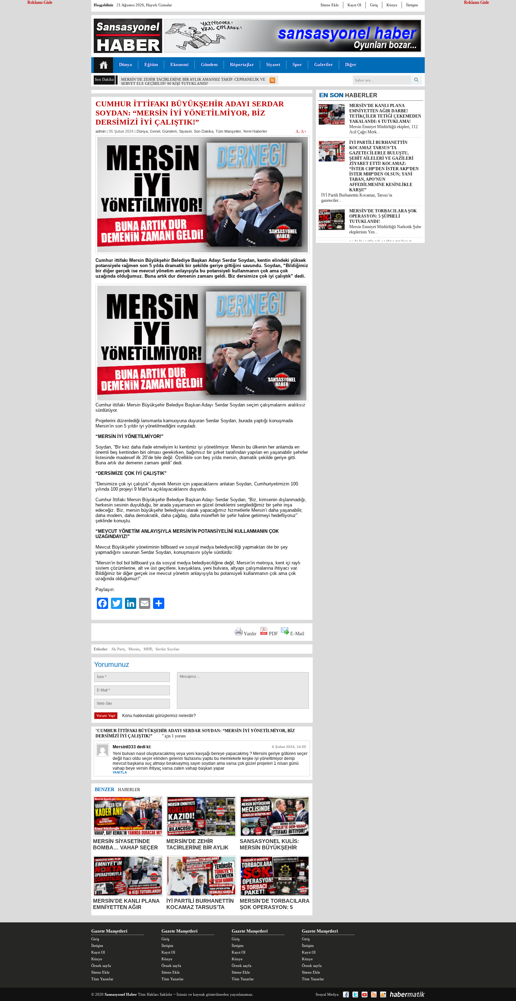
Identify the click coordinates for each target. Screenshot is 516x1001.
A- (298, 131)
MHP (148, 649)
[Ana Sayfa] (103, 65)
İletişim (412, 5)
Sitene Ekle (329, 5)
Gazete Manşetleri (109, 931)
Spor (297, 64)
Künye (391, 5)
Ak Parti (118, 649)
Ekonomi (179, 64)
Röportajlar (242, 64)
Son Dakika (203, 131)
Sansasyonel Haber (121, 994)
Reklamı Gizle (476, 2)
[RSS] (374, 994)
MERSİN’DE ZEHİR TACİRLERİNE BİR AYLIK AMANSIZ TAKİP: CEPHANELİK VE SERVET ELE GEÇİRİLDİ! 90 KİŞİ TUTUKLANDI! (193, 81)
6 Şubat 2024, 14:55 (289, 747)
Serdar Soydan (167, 649)
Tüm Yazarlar (102, 979)
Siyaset (273, 64)
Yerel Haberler (255, 131)
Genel (155, 131)
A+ (303, 131)
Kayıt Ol (354, 5)
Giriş (374, 5)
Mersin (134, 649)
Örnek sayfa (101, 965)
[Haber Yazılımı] (407, 994)
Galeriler (323, 64)
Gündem (209, 64)
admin (100, 131)
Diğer (350, 64)
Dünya (125, 64)
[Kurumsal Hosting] (383, 994)
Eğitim (151, 64)
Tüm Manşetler (228, 131)
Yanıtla (120, 772)
